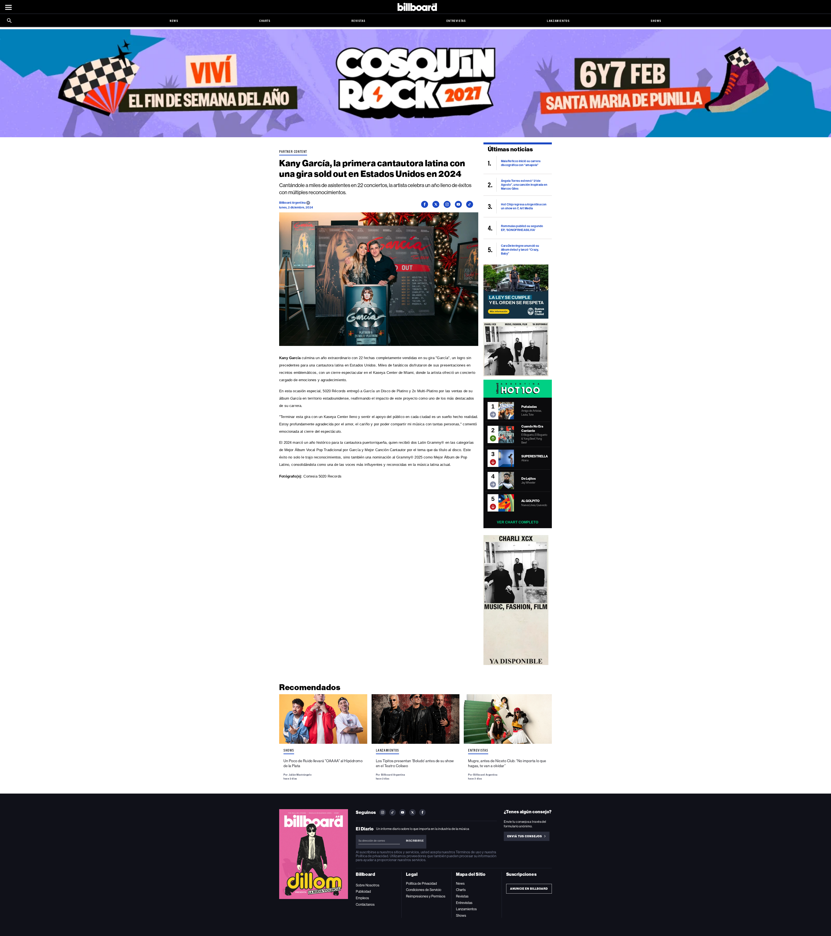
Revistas (358, 21)
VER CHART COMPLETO (517, 522)
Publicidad (363, 891)
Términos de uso (468, 852)
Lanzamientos (558, 21)
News (174, 21)
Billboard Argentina (292, 203)
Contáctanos (365, 904)
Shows (656, 21)
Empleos (362, 898)
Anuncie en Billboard (529, 888)
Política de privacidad (372, 856)
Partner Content (293, 151)
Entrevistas (456, 21)
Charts (265, 21)
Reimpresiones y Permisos (425, 896)
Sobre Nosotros (367, 885)
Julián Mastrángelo (300, 774)
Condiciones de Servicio (423, 890)
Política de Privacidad (421, 883)
